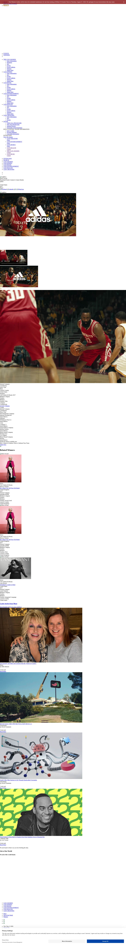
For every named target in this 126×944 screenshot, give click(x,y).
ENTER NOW (7, 158)
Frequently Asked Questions (14, 127)
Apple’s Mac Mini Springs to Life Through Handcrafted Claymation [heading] (18, 780)
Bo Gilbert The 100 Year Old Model (10, 488)
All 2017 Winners (5, 406)
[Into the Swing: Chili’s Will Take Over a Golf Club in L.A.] (41, 722)
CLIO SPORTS (7, 72)
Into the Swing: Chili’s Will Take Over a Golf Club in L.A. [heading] (16, 724)
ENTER (5, 121)
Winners (9, 68)
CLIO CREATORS (8, 115)
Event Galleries (11, 67)
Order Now (3, 444)
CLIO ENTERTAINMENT (11, 93)
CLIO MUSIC (7, 82)
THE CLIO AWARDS (9, 59)
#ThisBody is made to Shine (7, 584)
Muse (4, 913)
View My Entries (8, 137)
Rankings (9, 62)
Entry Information (12, 61)
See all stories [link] (11, 607)
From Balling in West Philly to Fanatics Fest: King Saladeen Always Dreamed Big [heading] (22, 837)
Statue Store (10, 70)
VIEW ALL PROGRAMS (14, 123)
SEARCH (6, 160)
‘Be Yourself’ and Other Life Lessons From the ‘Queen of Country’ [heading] (18, 663)
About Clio (6, 928)
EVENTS (6, 53)
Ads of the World (8, 915)
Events (9, 65)
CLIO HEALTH (8, 104)
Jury (8, 64)
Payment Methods (12, 132)
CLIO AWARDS (8, 161)
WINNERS (6, 55)
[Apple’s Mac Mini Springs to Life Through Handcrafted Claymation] (41, 778)
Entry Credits (10, 131)
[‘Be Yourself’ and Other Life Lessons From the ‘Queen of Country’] (41, 662)
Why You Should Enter (13, 124)
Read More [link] (3, 671)
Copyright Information (13, 134)
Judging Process (11, 126)
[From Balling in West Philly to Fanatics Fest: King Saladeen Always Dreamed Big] (41, 835)
